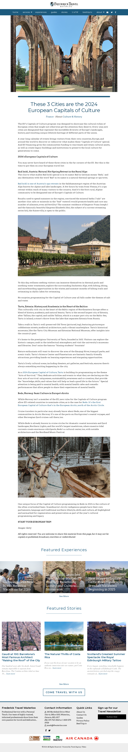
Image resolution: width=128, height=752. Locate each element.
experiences (40, 12)
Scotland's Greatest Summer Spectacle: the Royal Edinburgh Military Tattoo (106, 657)
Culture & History (72, 116)
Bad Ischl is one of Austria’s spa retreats (38, 183)
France (50, 116)
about (99, 12)
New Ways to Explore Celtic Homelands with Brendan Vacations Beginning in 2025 (105, 583)
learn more (10, 673)
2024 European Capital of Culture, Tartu (43, 372)
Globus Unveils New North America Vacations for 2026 (18, 585)
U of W (75, 12)
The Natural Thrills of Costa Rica (62, 656)
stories (64, 12)
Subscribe (112, 717)
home (15, 12)
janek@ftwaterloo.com (56, 725)
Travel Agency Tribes (78, 747)
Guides (79, 718)
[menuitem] (15, 12)
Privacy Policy (82, 721)
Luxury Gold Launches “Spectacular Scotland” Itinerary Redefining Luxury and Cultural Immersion (63, 582)
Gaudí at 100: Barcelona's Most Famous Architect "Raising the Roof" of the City (21, 657)
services (26, 12)
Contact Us (81, 715)
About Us (80, 712)
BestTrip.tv (81, 723)
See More (64, 596)
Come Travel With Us (64, 692)
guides (54, 12)
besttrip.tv (87, 12)
